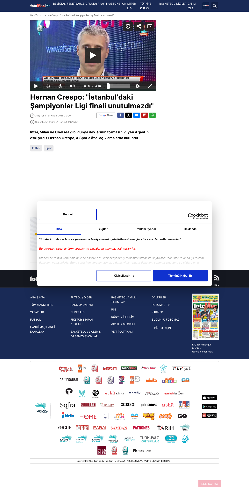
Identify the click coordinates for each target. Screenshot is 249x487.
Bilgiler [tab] (103, 229)
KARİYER (157, 312)
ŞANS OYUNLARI (82, 304)
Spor (49, 148)
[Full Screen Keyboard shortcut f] (150, 86)
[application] (93, 55)
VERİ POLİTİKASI (122, 331)
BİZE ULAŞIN (162, 328)
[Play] (93, 55)
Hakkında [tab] (190, 229)
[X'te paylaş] (128, 115)
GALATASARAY (95, 3)
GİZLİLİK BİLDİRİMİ (123, 324)
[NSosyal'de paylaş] (136, 115)
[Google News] (105, 115)
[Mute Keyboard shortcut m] (73, 86)
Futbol (36, 148)
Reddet (68, 214)
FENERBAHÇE (75, 3)
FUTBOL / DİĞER (81, 297)
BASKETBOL (167, 3)
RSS (114, 309)
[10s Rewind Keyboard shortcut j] (48, 86)
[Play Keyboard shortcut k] (36, 86)
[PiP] (149, 26)
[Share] (139, 26)
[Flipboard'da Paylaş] (144, 115)
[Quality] (138, 86)
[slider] (119, 86)
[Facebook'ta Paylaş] (120, 115)
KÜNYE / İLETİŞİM (122, 316)
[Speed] (128, 26)
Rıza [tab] (59, 229)
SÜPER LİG (77, 312)
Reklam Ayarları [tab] (146, 229)
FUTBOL (35, 319)
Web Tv (34, 15)
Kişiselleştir (122, 275)
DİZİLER (181, 3)
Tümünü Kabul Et (180, 275)
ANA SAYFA (37, 297)
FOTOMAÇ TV (161, 304)
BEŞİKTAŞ (59, 3)
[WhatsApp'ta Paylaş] (152, 115)
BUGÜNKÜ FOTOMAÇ (166, 319)
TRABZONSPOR (116, 3)
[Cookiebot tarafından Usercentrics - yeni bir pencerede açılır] (191, 216)
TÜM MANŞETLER (41, 304)
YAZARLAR (37, 312)
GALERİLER (159, 297)
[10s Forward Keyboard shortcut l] (60, 86)
